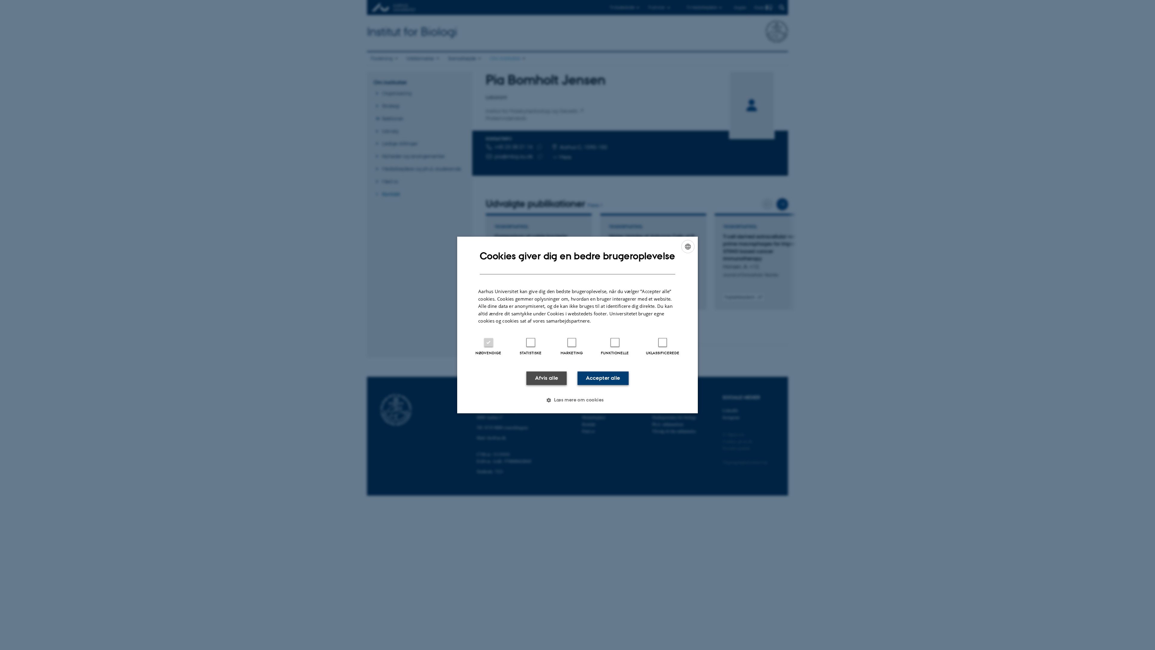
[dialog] (577, 325)
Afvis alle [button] (546, 378)
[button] (577, 400)
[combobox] (688, 246)
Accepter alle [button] (603, 378)
